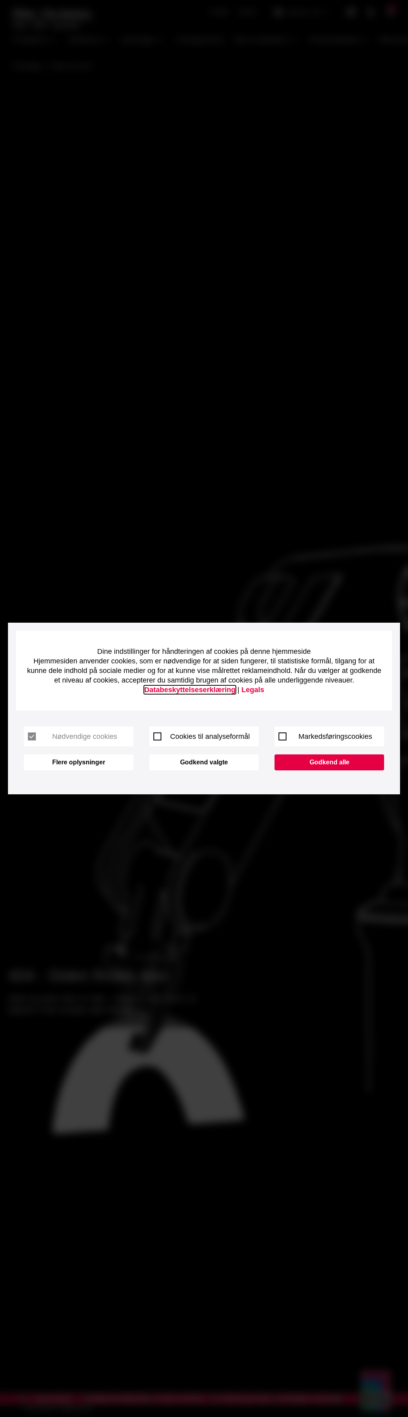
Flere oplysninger (78, 762)
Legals (252, 690)
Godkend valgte (204, 762)
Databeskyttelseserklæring (189, 690)
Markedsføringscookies (335, 736)
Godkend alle (329, 762)
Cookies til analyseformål (210, 736)
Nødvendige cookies (84, 736)
